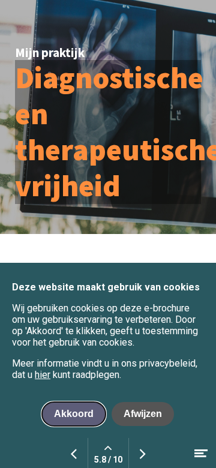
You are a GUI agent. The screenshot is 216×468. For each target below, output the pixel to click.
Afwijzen (143, 414)
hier (42, 374)
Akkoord (74, 414)
